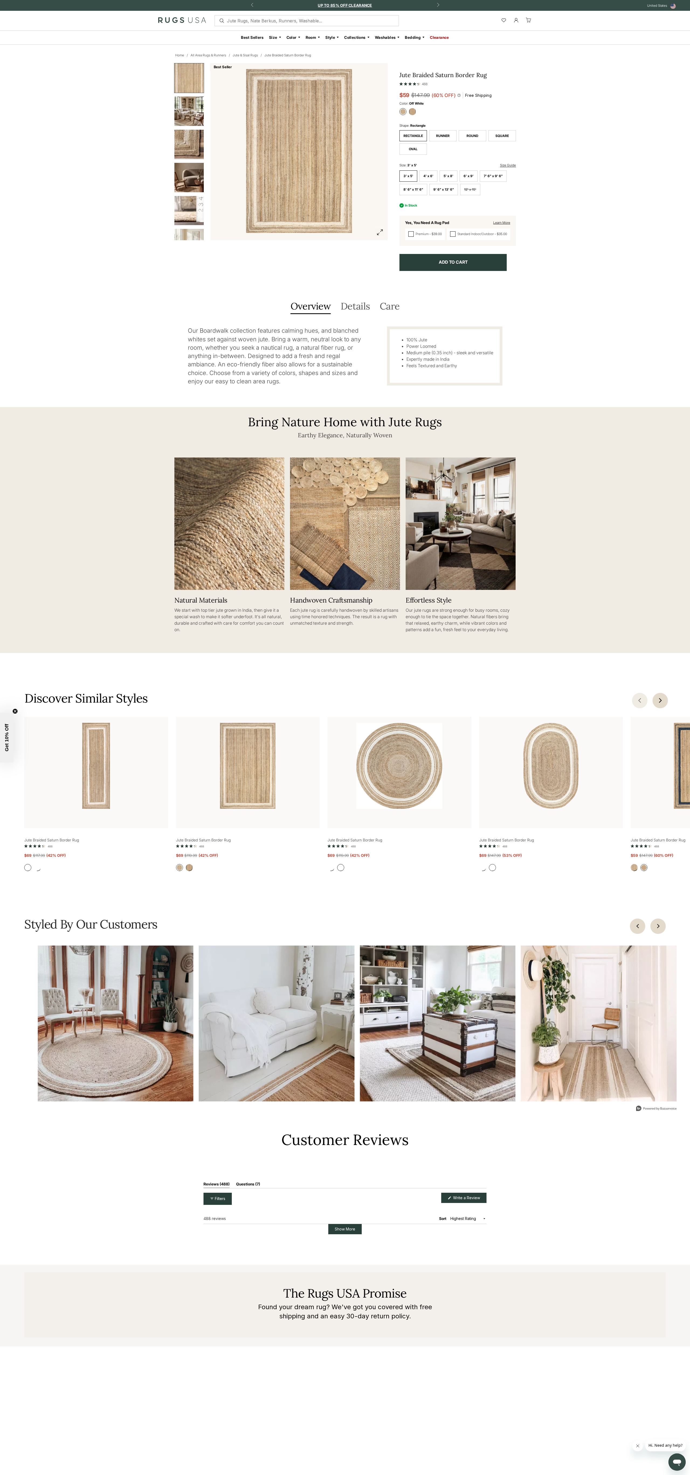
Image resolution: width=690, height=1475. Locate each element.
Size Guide (508, 165)
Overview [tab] (311, 306)
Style (330, 37)
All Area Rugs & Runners (208, 55)
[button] (413, 83)
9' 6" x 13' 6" (443, 189)
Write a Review (469, 1245)
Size (273, 37)
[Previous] (637, 926)
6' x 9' (469, 176)
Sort (443, 1264)
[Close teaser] (15, 711)
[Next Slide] (482, 1202)
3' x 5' (408, 176)
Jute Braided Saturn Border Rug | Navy (251, 1299)
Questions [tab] (248, 1231)
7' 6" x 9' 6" (493, 176)
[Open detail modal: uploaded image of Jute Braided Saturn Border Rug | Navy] (116, 1024)
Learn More (501, 223)
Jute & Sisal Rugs (245, 55)
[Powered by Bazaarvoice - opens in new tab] (656, 1109)
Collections (354, 37)
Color (291, 37)
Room (311, 37)
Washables (385, 37)
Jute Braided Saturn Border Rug (287, 55)
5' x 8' (448, 176)
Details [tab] (355, 306)
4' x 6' (428, 176)
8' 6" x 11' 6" (413, 189)
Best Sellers (252, 37)
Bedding (413, 37)
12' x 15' (470, 189)
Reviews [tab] (216, 1231)
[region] (394, 1202)
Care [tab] (389, 306)
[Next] (658, 926)
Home (179, 55)
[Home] (182, 21)
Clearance (439, 37)
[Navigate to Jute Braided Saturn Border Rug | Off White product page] (96, 767)
